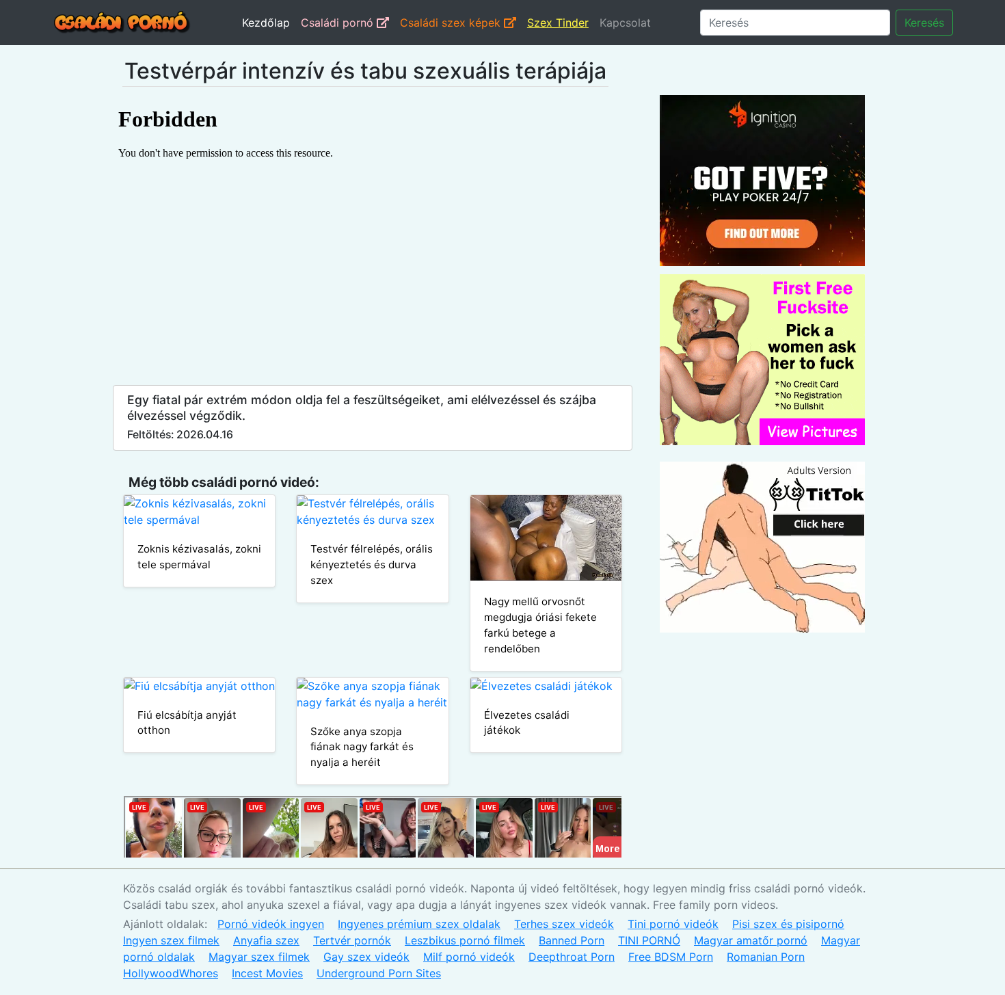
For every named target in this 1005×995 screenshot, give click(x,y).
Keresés (924, 22)
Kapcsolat (625, 22)
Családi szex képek (452, 22)
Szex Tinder (558, 22)
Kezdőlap (266, 22)
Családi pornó (339, 22)
